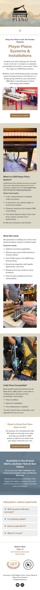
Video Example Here (24, 190)
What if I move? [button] (14, 533)
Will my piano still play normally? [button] (16, 510)
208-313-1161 (20, 554)
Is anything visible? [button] (16, 519)
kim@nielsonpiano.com (20, 551)
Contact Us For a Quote (20, 115)
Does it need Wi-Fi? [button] (16, 526)
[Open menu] (20, 30)
